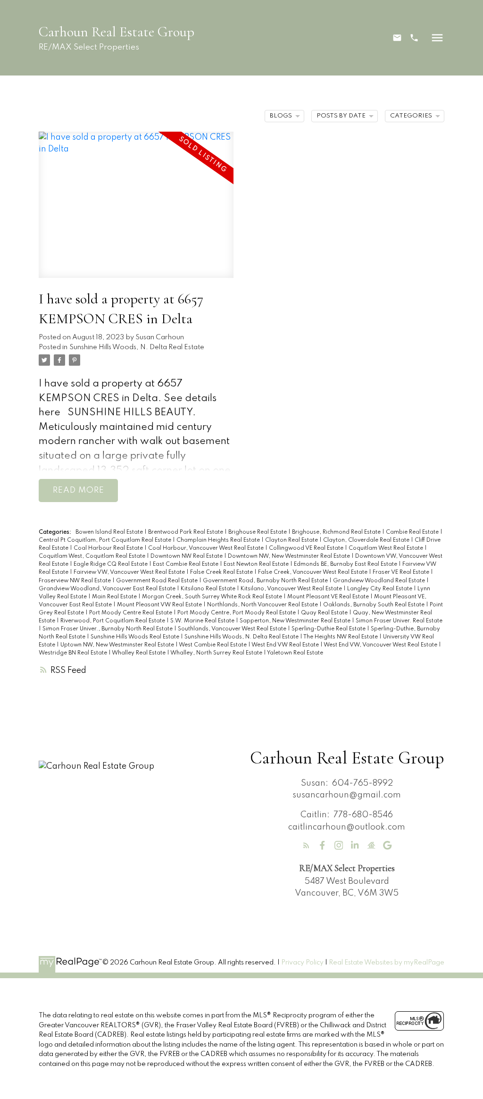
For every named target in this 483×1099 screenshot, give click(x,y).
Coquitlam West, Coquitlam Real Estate (93, 556)
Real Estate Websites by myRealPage (386, 962)
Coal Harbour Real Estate (109, 548)
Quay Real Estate (325, 613)
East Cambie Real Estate (186, 564)
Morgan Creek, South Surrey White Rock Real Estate (212, 597)
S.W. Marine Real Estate (203, 621)
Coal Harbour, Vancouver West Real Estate (206, 548)
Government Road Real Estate (157, 581)
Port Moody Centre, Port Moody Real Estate (237, 613)
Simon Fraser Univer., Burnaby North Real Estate (108, 629)
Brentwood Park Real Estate (186, 532)
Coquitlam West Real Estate (387, 548)
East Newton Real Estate (257, 564)
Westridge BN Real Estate (73, 653)
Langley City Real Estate (380, 589)
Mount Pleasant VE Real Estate (328, 597)
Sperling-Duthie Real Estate (329, 629)
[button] (397, 37)
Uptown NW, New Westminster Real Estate (117, 645)
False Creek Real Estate (222, 572)
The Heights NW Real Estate (341, 637)
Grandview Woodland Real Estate (379, 581)
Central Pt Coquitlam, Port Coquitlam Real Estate (106, 540)
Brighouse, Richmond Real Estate (337, 532)
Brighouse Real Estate (258, 532)
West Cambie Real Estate (213, 645)
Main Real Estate (115, 597)
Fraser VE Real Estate (402, 572)
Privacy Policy (302, 962)
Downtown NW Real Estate (187, 556)
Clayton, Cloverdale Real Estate (367, 540)
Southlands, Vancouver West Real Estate (233, 629)
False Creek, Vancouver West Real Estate (313, 572)
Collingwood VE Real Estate (307, 548)
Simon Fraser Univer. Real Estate (399, 621)
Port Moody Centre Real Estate (131, 613)
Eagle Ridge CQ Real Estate (111, 564)
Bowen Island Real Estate (109, 532)
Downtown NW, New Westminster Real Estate (289, 556)
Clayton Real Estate (292, 540)
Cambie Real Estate (413, 532)
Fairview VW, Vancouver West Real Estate (130, 572)
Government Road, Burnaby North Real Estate (266, 581)
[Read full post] (136, 210)
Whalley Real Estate (139, 653)
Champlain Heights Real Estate (218, 540)
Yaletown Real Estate (295, 653)
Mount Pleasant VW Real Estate (160, 605)
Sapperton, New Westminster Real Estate (296, 621)
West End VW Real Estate (285, 645)
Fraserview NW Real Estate (75, 581)
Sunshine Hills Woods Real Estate (136, 637)
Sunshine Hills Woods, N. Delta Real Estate (136, 347)
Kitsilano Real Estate (209, 589)
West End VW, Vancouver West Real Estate (381, 645)
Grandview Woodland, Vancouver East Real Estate (108, 589)
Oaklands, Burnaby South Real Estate (374, 605)
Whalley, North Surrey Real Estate (217, 653)
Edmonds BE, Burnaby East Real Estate (346, 564)
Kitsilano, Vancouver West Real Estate (292, 589)
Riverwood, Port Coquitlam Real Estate (113, 621)
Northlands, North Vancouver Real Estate (263, 605)
